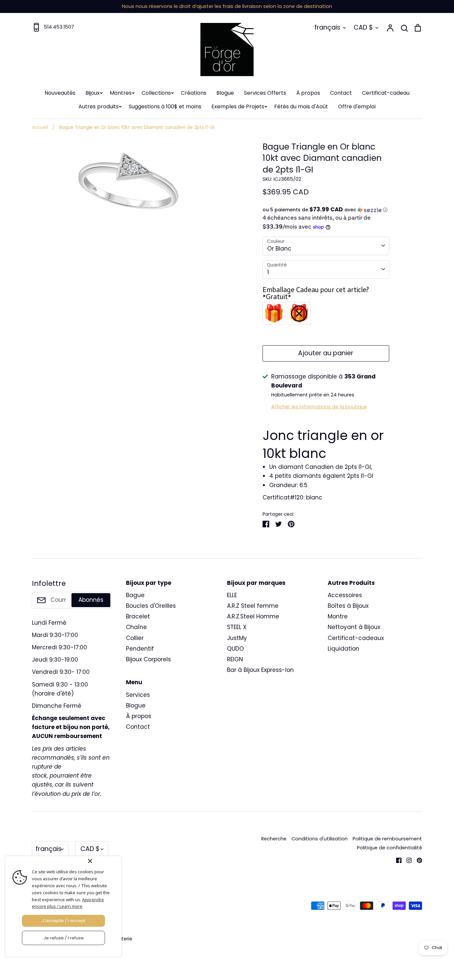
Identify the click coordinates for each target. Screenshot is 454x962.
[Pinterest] (417, 860)
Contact (341, 93)
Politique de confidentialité (389, 847)
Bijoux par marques (256, 583)
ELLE (232, 595)
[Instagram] (406, 860)
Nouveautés (60, 93)
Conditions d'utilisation (319, 838)
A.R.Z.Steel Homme (253, 616)
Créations (193, 93)
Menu (134, 682)
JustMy (237, 638)
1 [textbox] (268, 272)
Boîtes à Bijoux (348, 606)
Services (138, 695)
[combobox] (326, 246)
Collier (135, 638)
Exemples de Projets (237, 106)
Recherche (273, 838)
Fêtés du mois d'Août (301, 106)
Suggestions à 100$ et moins (165, 106)
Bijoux (92, 93)
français (327, 27)
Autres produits (98, 106)
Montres (121, 93)
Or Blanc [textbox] (279, 249)
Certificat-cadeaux (356, 638)
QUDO (235, 649)
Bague (135, 595)
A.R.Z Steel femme (253, 606)
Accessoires (345, 595)
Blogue (225, 93)
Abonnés (90, 600)
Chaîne (136, 627)
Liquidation (343, 649)
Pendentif (140, 649)
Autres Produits (351, 583)
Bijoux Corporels (148, 659)
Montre (338, 616)
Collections (156, 93)
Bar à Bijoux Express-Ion (260, 670)
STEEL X (237, 627)
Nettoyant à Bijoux (354, 627)
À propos (308, 93)
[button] (326, 209)
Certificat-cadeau (385, 93)
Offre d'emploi (357, 106)
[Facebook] (396, 860)
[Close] (103, 861)
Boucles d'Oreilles (151, 606)
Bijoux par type (148, 583)
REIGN (235, 659)
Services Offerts (265, 93)
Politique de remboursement (387, 838)
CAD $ (363, 27)
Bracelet (138, 616)
